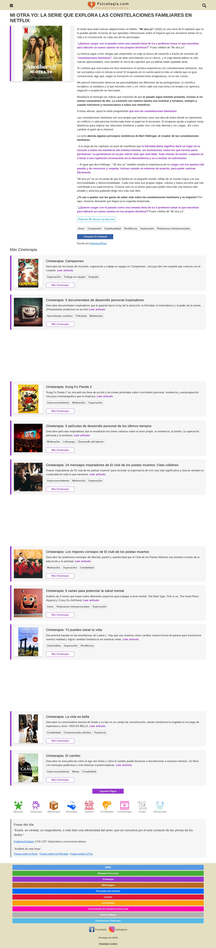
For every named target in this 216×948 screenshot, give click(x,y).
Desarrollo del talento (91, 441)
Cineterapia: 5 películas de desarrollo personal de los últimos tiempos (98, 426)
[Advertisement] (108, 355)
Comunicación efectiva (77, 732)
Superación (147, 228)
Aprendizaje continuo (60, 316)
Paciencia (100, 732)
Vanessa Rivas (98, 243)
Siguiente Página (108, 791)
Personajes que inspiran (108, 891)
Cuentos (108, 897)
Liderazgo (69, 441)
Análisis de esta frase (27, 849)
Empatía (93, 277)
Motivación (96, 316)
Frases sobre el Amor (26, 854)
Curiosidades (108, 903)
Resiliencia (130, 228)
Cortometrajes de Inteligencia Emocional (108, 909)
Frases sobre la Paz (81, 854)
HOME (108, 867)
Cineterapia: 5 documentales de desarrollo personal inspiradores (95, 300)
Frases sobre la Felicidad (54, 854)
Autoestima (54, 645)
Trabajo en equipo (75, 277)
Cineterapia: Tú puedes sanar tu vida (74, 630)
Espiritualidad (113, 228)
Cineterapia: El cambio (63, 755)
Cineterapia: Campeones (65, 261)
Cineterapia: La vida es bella (67, 716)
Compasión (95, 228)
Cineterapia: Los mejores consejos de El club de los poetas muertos (97, 551)
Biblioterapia (108, 885)
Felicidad (81, 316)
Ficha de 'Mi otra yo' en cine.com (96, 219)
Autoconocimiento (58, 402)
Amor (81, 228)
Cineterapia (108, 879)
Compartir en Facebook (95, 236)
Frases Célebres (108, 915)
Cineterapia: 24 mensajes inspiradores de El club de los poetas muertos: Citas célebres (112, 465)
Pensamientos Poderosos (108, 921)
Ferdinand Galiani (24, 841)
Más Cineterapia (60, 285)
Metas (75, 771)
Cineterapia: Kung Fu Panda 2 (69, 387)
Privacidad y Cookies (108, 944)
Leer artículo (65, 270)
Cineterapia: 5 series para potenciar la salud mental (85, 590)
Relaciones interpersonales (173, 228)
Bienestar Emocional (108, 873)
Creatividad (87, 567)
